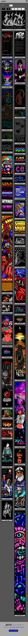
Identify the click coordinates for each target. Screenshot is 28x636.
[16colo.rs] (3, 1)
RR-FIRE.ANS (20, 314)
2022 (3, 5)
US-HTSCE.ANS (7, 438)
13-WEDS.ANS (20, 83)
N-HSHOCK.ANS (7, 312)
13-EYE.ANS (7, 87)
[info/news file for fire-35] (8, 9)
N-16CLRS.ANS (20, 303)
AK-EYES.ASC (20, 143)
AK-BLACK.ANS (7, 130)
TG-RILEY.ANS (7, 346)
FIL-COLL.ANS (7, 212)
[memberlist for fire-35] (3, 9)
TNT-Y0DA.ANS (7, 408)
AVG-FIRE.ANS (20, 163)
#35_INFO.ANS (20, 57)
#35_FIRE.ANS (7, 57)
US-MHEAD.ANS (20, 464)
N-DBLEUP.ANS (7, 302)
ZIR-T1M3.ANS (20, 615)
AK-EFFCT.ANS (20, 117)
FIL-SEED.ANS (20, 218)
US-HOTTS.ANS (7, 428)
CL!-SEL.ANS (20, 183)
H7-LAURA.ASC (20, 267)
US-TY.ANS (7, 520)
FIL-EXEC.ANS (20, 198)
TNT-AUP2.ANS (20, 380)
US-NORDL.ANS (20, 508)
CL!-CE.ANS (20, 173)
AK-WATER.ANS (7, 152)
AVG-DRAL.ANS (7, 178)
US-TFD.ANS (7, 498)
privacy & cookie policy (17, 627)
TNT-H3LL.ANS (7, 357)
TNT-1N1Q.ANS (20, 323)
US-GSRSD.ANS (7, 418)
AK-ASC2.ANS (20, 107)
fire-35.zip (13, 29)
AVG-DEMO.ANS (20, 153)
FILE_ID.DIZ (20, 246)
